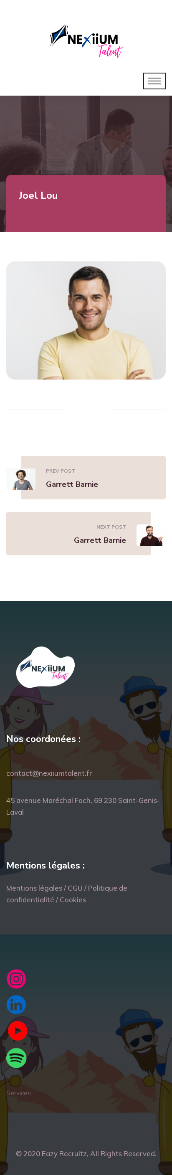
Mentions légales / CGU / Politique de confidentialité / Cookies (66, 894)
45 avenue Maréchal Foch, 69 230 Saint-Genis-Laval (83, 806)
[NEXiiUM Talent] (86, 39)
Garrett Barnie (72, 484)
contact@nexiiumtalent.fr (49, 773)
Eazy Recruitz (64, 1153)
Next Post (111, 527)
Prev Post (60, 471)
